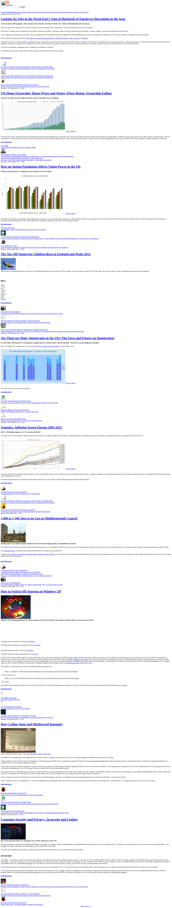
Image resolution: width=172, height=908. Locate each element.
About (60, 12)
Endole (85, 38)
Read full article (6, 58)
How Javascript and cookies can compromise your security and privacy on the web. (27, 717)
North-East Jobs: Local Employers (47, 12)
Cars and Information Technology (11, 707)
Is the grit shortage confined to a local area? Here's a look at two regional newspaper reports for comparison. (34, 247)
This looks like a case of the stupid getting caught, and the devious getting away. (26, 322)
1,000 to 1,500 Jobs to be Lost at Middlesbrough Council (39, 518)
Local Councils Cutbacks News (27, 12)
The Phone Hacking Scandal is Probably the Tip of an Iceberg (20, 321)
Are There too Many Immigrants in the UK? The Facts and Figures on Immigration (27, 76)
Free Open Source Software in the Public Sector (16, 401)
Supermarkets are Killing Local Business (13, 154)
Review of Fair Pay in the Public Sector (13, 419)
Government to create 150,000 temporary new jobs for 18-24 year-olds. (23, 229)
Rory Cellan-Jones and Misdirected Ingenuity (32, 724)
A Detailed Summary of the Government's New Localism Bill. (20, 494)
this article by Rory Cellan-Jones (40, 754)
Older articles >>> (86, 906)
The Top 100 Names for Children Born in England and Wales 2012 (46, 254)
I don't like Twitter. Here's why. (11, 699)
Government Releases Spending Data (12, 811)
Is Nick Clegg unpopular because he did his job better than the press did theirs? (25, 511)
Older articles (84, 12)
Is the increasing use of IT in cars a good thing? (15, 708)
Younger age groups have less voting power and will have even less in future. (25, 86)
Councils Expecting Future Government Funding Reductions (20, 237)
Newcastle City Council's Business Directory (40, 38)
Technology (4, 12)
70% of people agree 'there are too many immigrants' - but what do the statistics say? (27, 77)
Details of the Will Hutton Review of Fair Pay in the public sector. (21, 420)
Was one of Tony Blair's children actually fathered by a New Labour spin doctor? (26, 160)
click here (32, 641)
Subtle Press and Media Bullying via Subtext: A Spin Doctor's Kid (21, 158)
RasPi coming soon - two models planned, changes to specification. (22, 795)
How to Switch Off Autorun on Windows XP (31, 591)
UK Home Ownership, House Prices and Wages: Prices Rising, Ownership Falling (27, 67)
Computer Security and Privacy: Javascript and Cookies (18, 716)
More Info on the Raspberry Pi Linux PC (14, 793)
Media (15, 12)
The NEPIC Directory (62, 38)
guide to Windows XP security (78, 659)
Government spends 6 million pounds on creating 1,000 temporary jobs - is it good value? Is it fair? (32, 313)
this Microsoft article (72, 663)
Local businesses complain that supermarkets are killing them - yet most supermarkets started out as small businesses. (37, 156)
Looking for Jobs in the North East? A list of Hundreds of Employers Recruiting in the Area (63, 19)
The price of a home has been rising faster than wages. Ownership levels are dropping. (28, 68)
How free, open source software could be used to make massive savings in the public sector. (29, 403)
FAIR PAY (9, 5)
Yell (71, 38)
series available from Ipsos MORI (48, 346)
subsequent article (9, 551)
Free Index (76, 38)
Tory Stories (4, 145)
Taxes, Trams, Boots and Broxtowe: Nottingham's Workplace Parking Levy (24, 329)
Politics (10, 12)
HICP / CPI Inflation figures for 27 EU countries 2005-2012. (20, 412)
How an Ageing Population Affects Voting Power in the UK (20, 85)
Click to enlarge (70, 131)
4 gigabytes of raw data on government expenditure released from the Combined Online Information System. (35, 813)
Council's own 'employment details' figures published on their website (32, 554)
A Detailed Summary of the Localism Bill (14, 492)
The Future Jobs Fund (8, 228)
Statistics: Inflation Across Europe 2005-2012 (15, 410)
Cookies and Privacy (73, 12)
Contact (64, 12)
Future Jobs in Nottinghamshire (11, 312)
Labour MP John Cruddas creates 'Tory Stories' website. (18, 147)
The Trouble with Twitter (9, 698)
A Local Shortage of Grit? (9, 246)
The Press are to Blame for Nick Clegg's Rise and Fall (18, 510)
